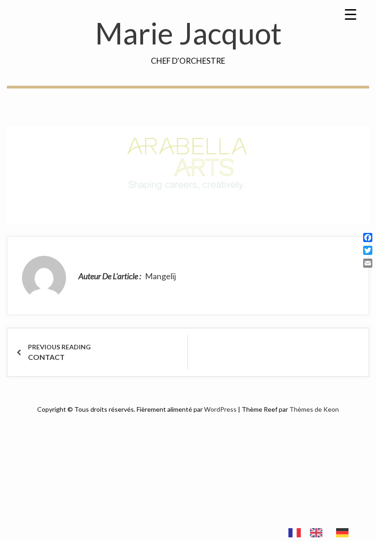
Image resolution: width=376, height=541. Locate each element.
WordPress (220, 409)
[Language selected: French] (323, 532)
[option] (318, 532)
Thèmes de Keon (314, 409)
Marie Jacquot (188, 33)
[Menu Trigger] (350, 14)
